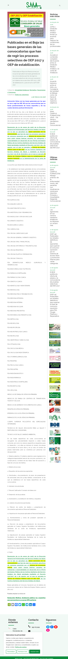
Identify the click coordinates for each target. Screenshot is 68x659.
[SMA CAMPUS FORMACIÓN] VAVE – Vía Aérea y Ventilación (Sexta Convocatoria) (55, 118)
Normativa (33, 90)
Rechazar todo (22, 651)
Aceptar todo (35, 651)
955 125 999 (36, 627)
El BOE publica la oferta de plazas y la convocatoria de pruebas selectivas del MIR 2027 (55, 141)
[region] (23, 643)
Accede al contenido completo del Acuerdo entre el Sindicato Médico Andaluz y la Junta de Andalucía (54, 64)
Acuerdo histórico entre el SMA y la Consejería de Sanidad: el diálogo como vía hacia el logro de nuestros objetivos (54, 92)
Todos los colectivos (22, 95)
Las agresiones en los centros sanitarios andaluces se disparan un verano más (54, 217)
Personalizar (11, 651)
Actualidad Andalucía (22, 90)
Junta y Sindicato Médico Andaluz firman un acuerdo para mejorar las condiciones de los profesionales (55, 36)
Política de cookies (21, 647)
